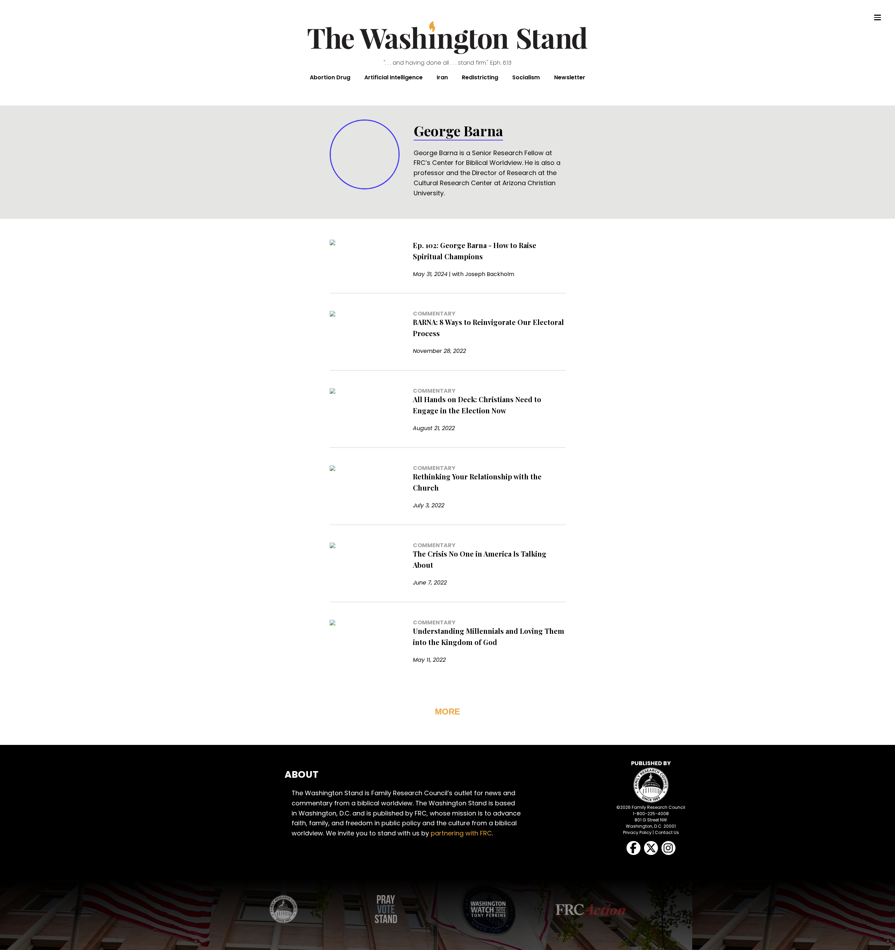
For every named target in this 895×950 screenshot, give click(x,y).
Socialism (526, 77)
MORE (447, 711)
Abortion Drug (330, 77)
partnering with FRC (461, 833)
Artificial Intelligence (393, 77)
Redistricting (480, 77)
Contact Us (667, 832)
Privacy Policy (637, 832)
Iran (442, 77)
